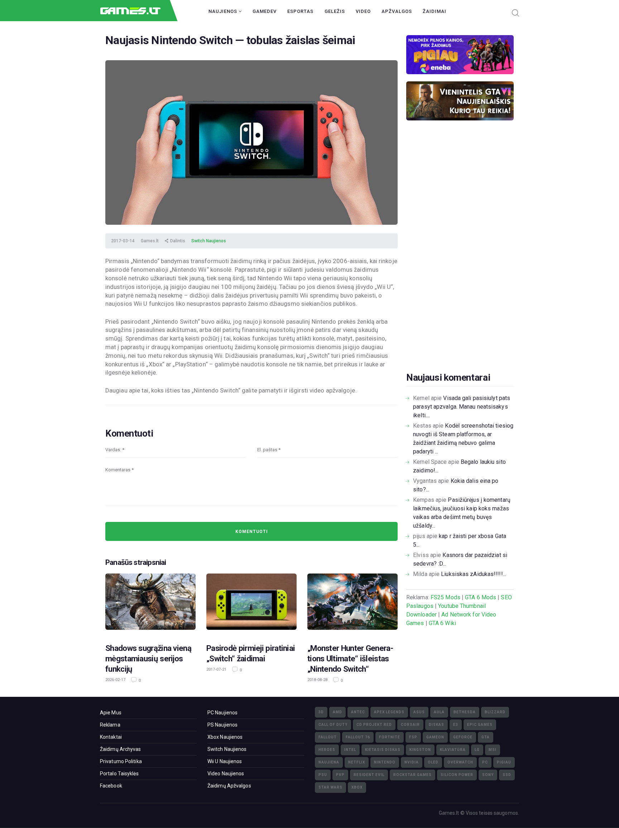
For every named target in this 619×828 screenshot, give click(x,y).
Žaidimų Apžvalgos (229, 786)
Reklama (110, 725)
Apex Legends (389, 712)
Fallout (327, 737)
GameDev (265, 11)
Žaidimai (434, 11)
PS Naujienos (222, 725)
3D (321, 712)
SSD (507, 775)
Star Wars (330, 787)
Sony (488, 775)
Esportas (300, 11)
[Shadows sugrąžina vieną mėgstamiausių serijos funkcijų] (150, 604)
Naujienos (223, 11)
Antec (358, 712)
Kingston (420, 750)
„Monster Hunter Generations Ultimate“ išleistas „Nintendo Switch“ (350, 658)
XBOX (357, 787)
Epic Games (480, 725)
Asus (419, 712)
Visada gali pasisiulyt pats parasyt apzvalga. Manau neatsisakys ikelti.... (461, 407)
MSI (492, 750)
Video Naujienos (225, 773)
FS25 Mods (445, 597)
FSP (413, 737)
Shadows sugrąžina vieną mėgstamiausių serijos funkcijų (148, 658)
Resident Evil (369, 775)
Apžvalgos (397, 11)
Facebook (111, 786)
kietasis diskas (382, 750)
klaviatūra (453, 750)
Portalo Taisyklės (119, 773)
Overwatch (460, 762)
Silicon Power (457, 775)
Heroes (326, 750)
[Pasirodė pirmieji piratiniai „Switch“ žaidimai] (251, 604)
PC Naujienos (222, 712)
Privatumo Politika (121, 761)
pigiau (504, 762)
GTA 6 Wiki (442, 623)
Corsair (410, 725)
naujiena (328, 762)
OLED (433, 762)
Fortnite (389, 737)
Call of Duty (332, 725)
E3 (455, 725)
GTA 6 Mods (480, 597)
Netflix (356, 762)
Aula (439, 712)
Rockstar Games (412, 775)
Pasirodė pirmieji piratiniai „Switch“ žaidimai (250, 653)
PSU (322, 775)
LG (477, 750)
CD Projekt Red (374, 725)
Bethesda (465, 712)
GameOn (435, 737)
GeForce (462, 737)
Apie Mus (110, 712)
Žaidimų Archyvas (120, 749)
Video (363, 11)
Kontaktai (111, 737)
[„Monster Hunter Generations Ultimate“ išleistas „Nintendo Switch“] (352, 604)
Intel (350, 750)
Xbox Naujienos (225, 737)
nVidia (411, 762)
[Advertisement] (460, 257)
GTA (485, 737)
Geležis (335, 11)
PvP (340, 775)
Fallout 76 (358, 737)
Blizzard (495, 712)
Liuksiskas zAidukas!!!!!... (473, 574)
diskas (436, 725)
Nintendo (384, 762)
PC (485, 762)
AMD (337, 712)
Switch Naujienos (208, 240)
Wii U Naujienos (224, 761)
